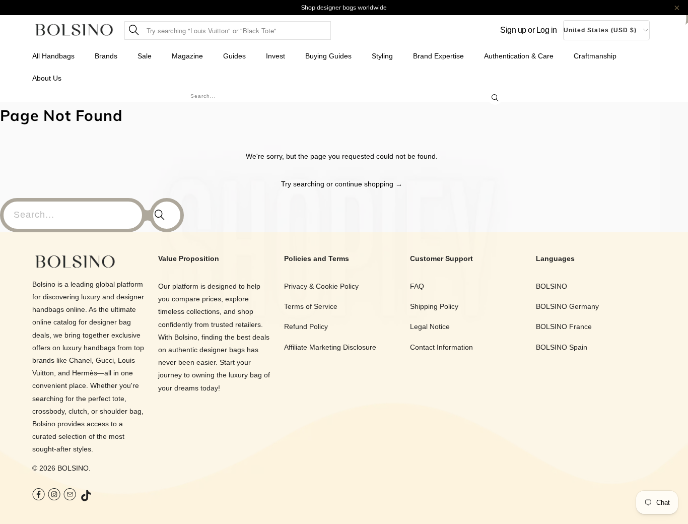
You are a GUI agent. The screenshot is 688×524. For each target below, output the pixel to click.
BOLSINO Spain (561, 347)
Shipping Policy (434, 306)
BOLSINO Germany (567, 306)
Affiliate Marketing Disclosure (330, 347)
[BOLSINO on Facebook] (38, 495)
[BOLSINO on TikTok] (86, 496)
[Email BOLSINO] (69, 495)
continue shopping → (368, 184)
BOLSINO (73, 468)
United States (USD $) (600, 30)
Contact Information (441, 347)
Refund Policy (306, 326)
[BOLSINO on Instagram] (54, 495)
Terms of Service (310, 306)
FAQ (417, 286)
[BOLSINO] (74, 30)
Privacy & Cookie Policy (321, 286)
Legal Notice (430, 326)
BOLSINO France (564, 326)
